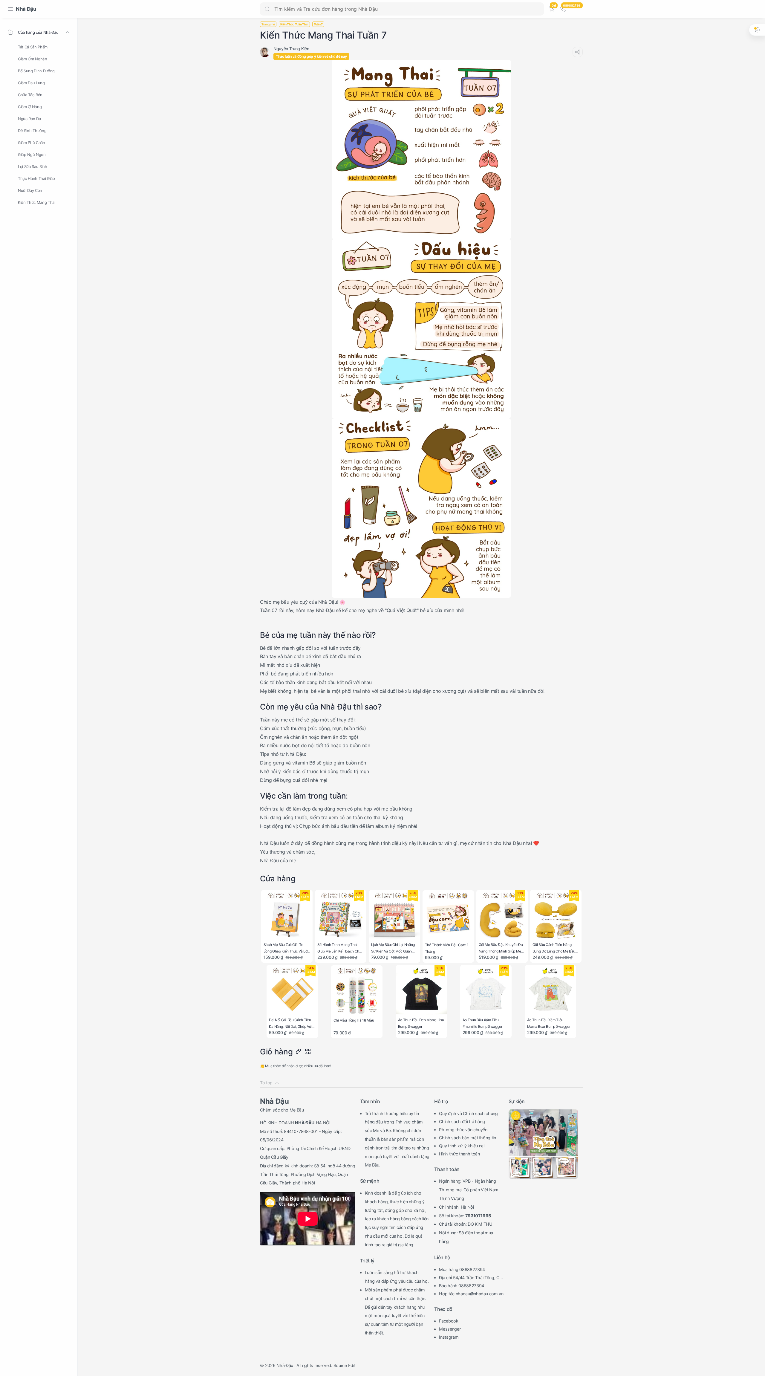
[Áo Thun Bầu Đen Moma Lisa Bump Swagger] (421, 991)
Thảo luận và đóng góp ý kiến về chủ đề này (311, 56)
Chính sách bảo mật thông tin (467, 1137)
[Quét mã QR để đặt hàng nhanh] (307, 1051)
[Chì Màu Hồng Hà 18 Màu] (357, 991)
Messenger (449, 1328)
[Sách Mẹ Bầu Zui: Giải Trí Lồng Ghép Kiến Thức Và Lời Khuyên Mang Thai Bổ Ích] (287, 916)
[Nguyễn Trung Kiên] (291, 48)
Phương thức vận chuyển (463, 1129)
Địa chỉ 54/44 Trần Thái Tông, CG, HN (471, 1278)
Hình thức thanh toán (459, 1153)
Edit (352, 1365)
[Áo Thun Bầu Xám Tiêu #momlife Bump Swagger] (486, 991)
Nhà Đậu (26, 9)
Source (340, 1365)
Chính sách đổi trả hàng (462, 1121)
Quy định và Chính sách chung (468, 1113)
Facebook (448, 1320)
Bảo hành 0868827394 (461, 1285)
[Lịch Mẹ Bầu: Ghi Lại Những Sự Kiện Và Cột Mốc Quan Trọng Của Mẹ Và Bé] (394, 916)
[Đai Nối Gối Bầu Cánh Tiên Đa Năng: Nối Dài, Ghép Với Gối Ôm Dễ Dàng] (292, 991)
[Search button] (267, 9)
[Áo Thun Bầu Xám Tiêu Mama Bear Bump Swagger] (550, 991)
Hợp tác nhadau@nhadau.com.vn (471, 1293)
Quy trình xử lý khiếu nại (461, 1145)
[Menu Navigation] (10, 9)
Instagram (448, 1337)
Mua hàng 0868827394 (462, 1269)
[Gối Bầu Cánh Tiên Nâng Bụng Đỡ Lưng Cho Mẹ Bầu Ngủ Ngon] (556, 916)
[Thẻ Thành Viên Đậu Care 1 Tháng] (448, 916)
